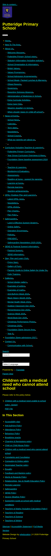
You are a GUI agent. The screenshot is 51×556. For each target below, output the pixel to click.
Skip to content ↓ (9, 4)
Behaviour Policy (12, 433)
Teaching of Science (14, 516)
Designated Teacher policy (16, 465)
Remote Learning (12, 485)
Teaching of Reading (14, 513)
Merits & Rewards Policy (16, 477)
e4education (25, 534)
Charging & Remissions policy (18, 441)
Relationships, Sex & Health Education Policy (25, 481)
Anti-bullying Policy (13, 425)
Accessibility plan (12, 422)
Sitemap (6, 526)
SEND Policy (10, 493)
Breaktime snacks (13, 437)
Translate (20, 370)
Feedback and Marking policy (18, 473)
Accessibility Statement (21, 526)
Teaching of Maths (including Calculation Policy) (26, 509)
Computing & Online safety (17, 461)
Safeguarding (11, 489)
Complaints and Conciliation (17, 457)
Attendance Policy (13, 429)
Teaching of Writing (13, 520)
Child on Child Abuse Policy (17, 445)
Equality (8, 469)
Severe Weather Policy (15, 497)
